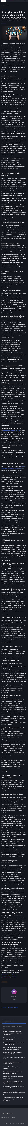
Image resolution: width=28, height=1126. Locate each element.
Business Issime (7, 1113)
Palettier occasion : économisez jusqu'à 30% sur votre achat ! (13, 1053)
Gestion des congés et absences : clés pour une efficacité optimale (13, 1043)
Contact (13, 1117)
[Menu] (25, 1)
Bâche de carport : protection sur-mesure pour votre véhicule (13, 1038)
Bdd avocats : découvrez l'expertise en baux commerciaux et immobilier (12, 1048)
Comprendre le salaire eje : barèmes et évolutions (13, 1067)
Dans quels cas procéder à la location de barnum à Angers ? (13, 1062)
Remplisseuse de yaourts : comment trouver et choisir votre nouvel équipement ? (14, 1092)
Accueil (3, 5)
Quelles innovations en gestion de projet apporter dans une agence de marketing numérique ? (13, 1099)
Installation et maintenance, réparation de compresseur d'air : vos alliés (13, 1086)
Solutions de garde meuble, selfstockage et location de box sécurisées (14, 1057)
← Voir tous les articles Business (9, 1007)
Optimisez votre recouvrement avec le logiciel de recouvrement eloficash (12, 1082)
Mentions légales (5, 1117)
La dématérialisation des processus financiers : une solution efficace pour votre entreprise (12, 1033)
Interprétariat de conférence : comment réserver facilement (13, 1077)
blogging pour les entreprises (11, 430)
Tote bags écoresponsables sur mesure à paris (13, 1027)
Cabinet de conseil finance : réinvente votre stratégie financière (12, 1072)
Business (8, 5)
